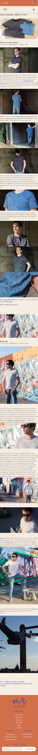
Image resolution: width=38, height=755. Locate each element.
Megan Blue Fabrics (9, 299)
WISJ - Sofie (24, 44)
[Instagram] (5, 3)
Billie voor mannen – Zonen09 (15, 681)
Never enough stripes (9, 42)
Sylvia (8, 183)
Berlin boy (4, 341)
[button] (33, 9)
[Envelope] (8, 3)
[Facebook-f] (3, 3)
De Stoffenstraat (7, 301)
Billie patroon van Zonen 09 (24, 116)
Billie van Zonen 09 (12, 304)
